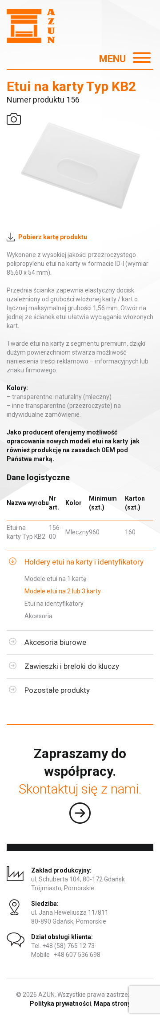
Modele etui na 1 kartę (55, 578)
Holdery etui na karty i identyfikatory (84, 561)
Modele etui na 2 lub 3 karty (62, 591)
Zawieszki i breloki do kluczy (71, 666)
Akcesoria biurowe (55, 642)
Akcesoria (38, 616)
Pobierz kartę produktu (52, 237)
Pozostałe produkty (57, 690)
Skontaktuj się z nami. (80, 789)
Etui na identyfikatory (54, 603)
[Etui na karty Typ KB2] (80, 166)
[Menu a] (119, 61)
